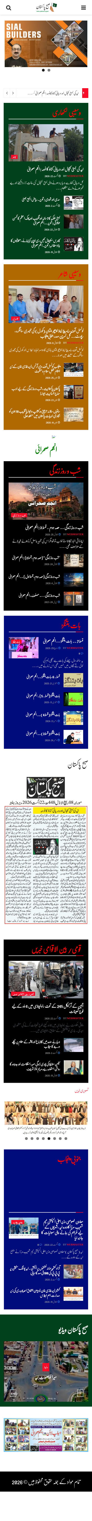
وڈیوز (46, 1367)
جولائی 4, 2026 (51, 583)
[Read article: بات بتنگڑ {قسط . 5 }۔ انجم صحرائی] (73, 699)
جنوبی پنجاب (18, 1222)
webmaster (75, 176)
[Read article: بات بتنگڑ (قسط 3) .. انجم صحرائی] (73, 737)
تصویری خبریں (81, 1090)
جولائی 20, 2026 (44, 1386)
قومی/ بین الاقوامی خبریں (23, 994)
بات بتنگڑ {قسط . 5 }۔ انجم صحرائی (43, 695)
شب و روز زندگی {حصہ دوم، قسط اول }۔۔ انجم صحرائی (34, 576)
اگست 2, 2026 (51, 205)
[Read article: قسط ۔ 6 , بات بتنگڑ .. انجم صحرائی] (73, 680)
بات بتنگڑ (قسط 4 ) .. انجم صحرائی (43, 714)
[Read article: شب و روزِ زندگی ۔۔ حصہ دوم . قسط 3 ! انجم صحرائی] (46, 501)
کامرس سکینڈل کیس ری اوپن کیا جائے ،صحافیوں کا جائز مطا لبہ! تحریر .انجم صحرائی (35, 242)
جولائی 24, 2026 (50, 564)
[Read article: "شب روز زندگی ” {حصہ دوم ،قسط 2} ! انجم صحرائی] (73, 561)
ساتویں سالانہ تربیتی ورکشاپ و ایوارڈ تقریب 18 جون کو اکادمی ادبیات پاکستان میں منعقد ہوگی (34, 413)
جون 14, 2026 (51, 422)
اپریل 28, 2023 (50, 602)
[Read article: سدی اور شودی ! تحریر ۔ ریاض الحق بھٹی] (73, 203)
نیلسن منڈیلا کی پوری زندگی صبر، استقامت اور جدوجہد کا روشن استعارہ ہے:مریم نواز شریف (35, 1066)
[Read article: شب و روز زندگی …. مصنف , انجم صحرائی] (73, 599)
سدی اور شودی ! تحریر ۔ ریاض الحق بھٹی (41, 199)
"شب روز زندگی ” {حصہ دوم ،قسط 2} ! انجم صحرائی (36, 557)
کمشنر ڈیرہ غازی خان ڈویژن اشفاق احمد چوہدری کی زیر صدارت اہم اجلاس (35, 1292)
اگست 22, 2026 (51, 176)
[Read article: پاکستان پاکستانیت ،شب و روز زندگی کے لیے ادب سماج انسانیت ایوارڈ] (73, 392)
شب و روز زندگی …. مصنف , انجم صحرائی (39, 595)
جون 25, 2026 (51, 377)
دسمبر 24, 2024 (51, 740)
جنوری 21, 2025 (50, 683)
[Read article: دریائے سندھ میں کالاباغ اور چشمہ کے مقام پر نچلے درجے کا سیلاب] (73, 1045)
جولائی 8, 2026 (52, 343)
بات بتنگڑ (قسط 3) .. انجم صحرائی (43, 733)
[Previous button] (13, 1393)
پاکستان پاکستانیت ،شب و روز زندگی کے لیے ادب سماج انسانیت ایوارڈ (36, 391)
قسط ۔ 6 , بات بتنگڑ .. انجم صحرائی (43, 676)
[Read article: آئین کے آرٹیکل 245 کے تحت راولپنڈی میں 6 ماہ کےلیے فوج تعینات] (46, 979)
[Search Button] (8, 7)
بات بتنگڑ (16, 642)
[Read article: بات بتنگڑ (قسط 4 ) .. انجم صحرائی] (73, 718)
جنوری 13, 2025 (50, 702)
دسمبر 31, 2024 (51, 721)
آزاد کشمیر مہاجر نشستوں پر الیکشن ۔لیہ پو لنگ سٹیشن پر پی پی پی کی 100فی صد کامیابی (35, 1270)
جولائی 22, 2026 (50, 229)
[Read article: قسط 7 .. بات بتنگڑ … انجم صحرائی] (24, 647)
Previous (80, 47)
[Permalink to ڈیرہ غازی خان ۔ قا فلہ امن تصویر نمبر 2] (46, 1118)
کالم (14, 157)
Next (10, 47)
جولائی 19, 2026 (51, 252)
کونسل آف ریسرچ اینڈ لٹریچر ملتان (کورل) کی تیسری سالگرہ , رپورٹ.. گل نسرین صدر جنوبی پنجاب (49, 333)
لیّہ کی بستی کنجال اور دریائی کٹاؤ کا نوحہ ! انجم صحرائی (57, 93)
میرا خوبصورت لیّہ (46, 1377)
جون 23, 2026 (51, 400)
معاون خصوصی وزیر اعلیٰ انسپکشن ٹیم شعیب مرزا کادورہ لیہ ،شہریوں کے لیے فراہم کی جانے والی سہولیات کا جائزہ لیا (62, 1230)
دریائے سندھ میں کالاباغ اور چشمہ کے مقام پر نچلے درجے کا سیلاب (36, 1043)
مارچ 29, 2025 (51, 648)
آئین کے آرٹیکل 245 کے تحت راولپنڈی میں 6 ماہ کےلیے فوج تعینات (47, 1008)
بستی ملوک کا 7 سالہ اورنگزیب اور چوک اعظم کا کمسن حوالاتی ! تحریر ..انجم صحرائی (36, 220)
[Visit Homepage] (46, 7)
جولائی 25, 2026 (51, 534)
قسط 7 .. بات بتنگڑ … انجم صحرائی (63, 641)
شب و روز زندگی (19, 515)
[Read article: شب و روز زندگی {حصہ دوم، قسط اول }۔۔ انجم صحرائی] (73, 580)
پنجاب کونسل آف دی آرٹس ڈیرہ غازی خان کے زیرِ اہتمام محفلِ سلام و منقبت (35, 368)
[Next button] (80, 1393)
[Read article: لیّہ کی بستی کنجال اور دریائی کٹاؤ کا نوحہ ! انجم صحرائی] (46, 143)
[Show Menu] (83, 7)
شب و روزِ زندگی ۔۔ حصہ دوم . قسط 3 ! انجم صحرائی (54, 527)
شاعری (15, 318)
